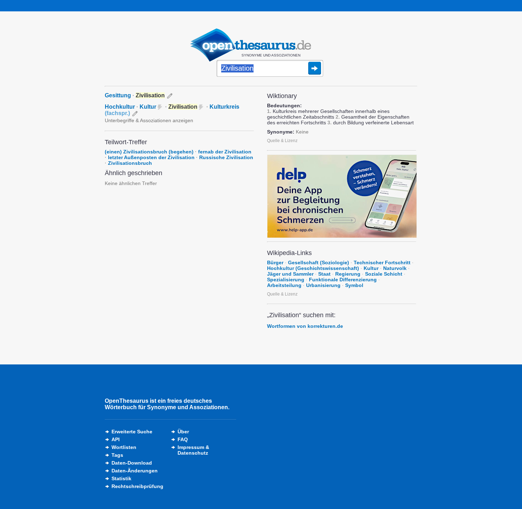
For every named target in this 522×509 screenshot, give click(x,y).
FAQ (183, 439)
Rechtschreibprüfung (137, 486)
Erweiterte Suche (132, 431)
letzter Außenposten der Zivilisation (151, 157)
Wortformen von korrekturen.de (305, 326)
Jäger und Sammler (290, 274)
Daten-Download (132, 463)
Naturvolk (395, 268)
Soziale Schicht (383, 274)
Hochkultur (120, 107)
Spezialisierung (285, 279)
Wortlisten (124, 447)
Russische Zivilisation (226, 157)
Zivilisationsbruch (130, 163)
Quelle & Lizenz (282, 140)
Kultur (148, 107)
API (116, 439)
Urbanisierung (323, 285)
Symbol (354, 285)
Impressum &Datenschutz (193, 450)
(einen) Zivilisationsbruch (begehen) (149, 152)
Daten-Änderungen (135, 470)
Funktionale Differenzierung (343, 279)
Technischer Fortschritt (382, 262)
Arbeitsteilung (284, 285)
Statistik (121, 478)
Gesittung (118, 95)
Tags (117, 455)
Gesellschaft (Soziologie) (318, 262)
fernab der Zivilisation (224, 152)
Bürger (275, 262)
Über (183, 431)
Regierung (347, 274)
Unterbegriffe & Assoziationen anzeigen (149, 120)
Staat (324, 274)
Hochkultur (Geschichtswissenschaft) (313, 268)
